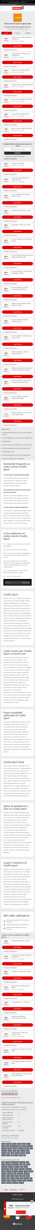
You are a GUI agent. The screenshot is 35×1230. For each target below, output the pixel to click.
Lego (8, 1152)
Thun (31, 1178)
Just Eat (8, 1175)
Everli (8, 1178)
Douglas (7, 1146)
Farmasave (28, 1143)
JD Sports (3, 1143)
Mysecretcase (9, 1173)
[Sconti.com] (18, 8)
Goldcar (20, 1155)
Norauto (3, 1155)
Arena (21, 1164)
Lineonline (26, 1178)
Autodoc (8, 1155)
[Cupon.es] (6, 1216)
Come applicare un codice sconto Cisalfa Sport (18, 438)
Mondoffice (12, 1178)
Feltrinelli (23, 1152)
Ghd (21, 1146)
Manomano (23, 1150)
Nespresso (9, 1148)
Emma (18, 1150)
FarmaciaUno (26, 1173)
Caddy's (21, 1178)
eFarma (11, 1169)
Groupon (27, 1152)
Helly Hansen (8, 1164)
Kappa (27, 1162)
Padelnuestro (22, 1162)
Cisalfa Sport (7, 441)
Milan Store (21, 1182)
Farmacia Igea (20, 1173)
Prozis (24, 1175)
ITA (11, 1155)
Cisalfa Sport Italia (8, 452)
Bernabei (3, 1175)
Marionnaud (10, 1166)
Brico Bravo (4, 1180)
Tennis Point (29, 1180)
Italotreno (16, 1155)
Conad (31, 1148)
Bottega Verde (4, 1166)
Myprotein (15, 1148)
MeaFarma (21, 1171)
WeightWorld (8, 1182)
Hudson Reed (13, 1180)
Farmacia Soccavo (5, 1169)
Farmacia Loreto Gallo (14, 1146)
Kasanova (9, 1150)
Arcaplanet (17, 1152)
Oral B (15, 1173)
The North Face (15, 1164)
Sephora (28, 1164)
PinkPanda (8, 1171)
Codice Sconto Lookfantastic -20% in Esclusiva (16, 928)
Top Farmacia (21, 1169)
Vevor (9, 1180)
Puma (3, 1162)
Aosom (14, 1150)
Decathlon (9, 1143)
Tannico (12, 1175)
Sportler (3, 1164)
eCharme (25, 1166)
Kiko (24, 1164)
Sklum (17, 1178)
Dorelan (24, 1180)
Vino (20, 1175)
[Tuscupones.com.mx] (17, 1216)
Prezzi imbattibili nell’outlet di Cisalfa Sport (16, 448)
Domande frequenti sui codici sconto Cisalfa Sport (17, 433)
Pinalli (3, 1146)
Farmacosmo (29, 1146)
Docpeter (16, 1169)
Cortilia (16, 1175)
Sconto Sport (15, 1182)
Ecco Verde (4, 1173)
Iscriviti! (17, 153)
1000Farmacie (14, 1171)
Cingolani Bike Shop (14, 1162)
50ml (22, 1166)
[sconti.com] (2, 1189)
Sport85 (3, 1182)
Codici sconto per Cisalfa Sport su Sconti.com (17, 445)
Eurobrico (19, 1180)
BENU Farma (17, 1166)
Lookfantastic (28, 1169)
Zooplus (12, 1152)
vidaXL (28, 1150)
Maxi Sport (14, 1143)
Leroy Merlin (4, 1150)
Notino (23, 1143)
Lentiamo (31, 1171)
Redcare (19, 1143)
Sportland (7, 1162)
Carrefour (3, 1178)
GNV (24, 1155)
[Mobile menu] (2, 8)
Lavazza (28, 1175)
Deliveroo (27, 1148)
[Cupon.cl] (28, 1216)
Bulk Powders (20, 1148)
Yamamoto (4, 1148)
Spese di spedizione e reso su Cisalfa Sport (16, 455)
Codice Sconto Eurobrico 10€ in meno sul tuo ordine (17, 921)
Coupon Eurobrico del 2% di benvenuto (17, 924)
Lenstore (3, 1171)
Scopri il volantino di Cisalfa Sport (13, 459)
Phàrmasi (26, 1171)
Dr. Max (24, 1146)
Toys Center (4, 1152)
